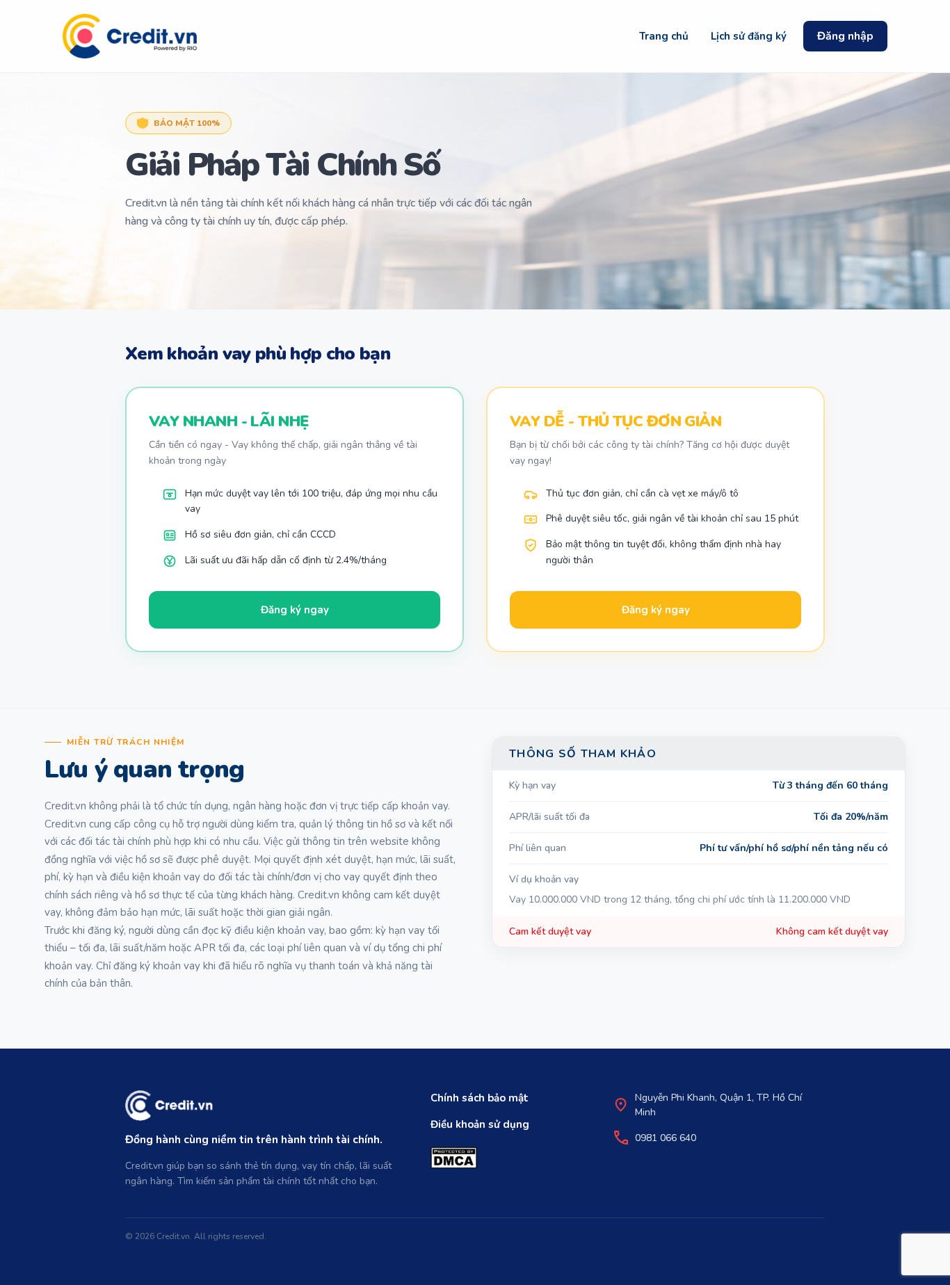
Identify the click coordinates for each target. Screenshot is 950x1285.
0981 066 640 (665, 1138)
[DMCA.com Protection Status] (453, 1158)
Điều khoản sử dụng (479, 1124)
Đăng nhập (845, 36)
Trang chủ (664, 36)
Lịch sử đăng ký (749, 36)
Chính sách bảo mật (479, 1098)
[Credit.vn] (130, 36)
